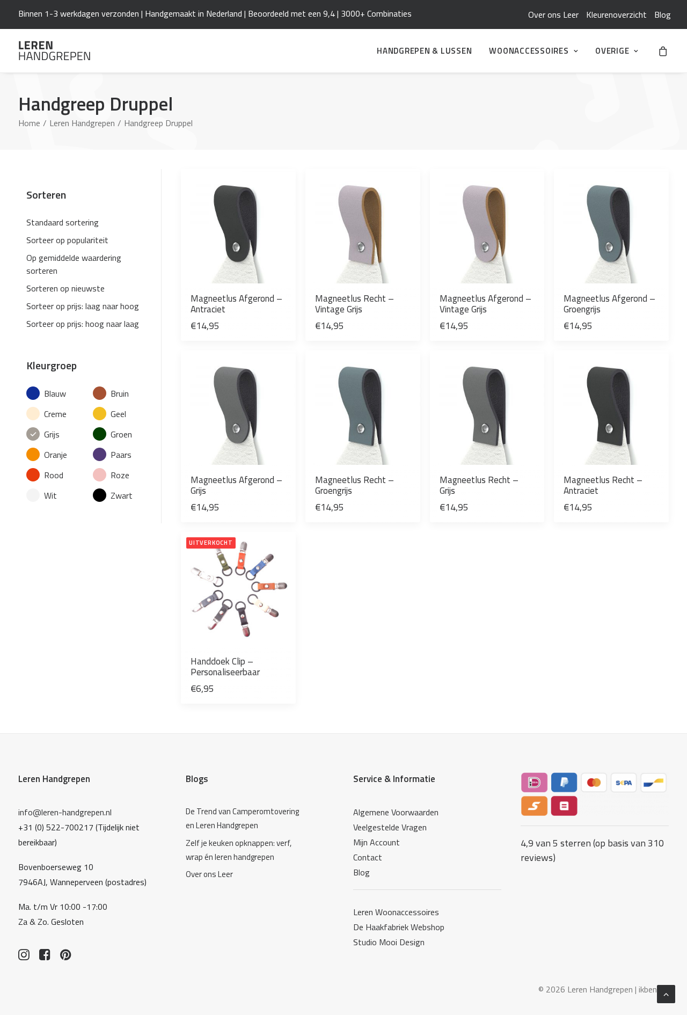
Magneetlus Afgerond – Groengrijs (609, 303)
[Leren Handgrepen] (54, 51)
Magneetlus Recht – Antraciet (603, 485)
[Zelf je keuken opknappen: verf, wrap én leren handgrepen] (245, 850)
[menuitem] (553, 14)
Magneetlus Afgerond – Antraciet (236, 303)
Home (29, 122)
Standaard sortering (62, 222)
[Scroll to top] (666, 993)
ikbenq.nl (654, 989)
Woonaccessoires (528, 51)
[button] (238, 226)
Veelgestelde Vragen (390, 827)
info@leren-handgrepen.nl (65, 812)
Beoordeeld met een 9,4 (291, 13)
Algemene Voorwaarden (395, 812)
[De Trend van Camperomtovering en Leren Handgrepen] (245, 819)
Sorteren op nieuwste (65, 288)
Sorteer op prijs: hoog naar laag (82, 323)
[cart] (663, 50)
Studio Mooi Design (389, 942)
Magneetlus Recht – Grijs (479, 485)
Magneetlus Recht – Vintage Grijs (354, 303)
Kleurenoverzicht (616, 14)
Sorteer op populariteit (67, 239)
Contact (367, 857)
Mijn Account (376, 842)
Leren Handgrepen (82, 122)
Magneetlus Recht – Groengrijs (354, 485)
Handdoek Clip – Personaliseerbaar (225, 666)
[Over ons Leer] (245, 874)
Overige (612, 51)
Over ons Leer (553, 14)
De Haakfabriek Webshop (398, 927)
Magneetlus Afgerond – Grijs (236, 485)
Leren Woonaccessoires (396, 912)
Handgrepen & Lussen (424, 51)
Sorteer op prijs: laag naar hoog (82, 306)
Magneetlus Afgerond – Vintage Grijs (485, 303)
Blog (662, 14)
